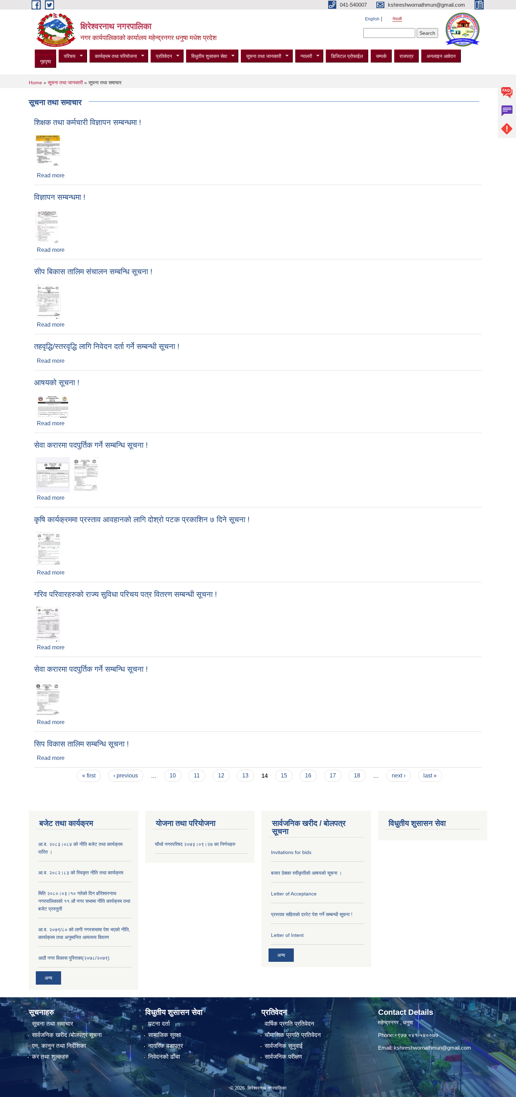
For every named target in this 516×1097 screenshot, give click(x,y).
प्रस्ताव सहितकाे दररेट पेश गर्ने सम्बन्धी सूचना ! (311, 914)
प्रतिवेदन (161, 56)
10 (173, 776)
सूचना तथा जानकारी (261, 56)
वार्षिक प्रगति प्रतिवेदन (289, 1023)
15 (284, 776)
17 (333, 776)
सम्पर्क (381, 56)
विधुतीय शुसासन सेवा (206, 56)
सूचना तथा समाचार (52, 1023)
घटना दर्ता (159, 1023)
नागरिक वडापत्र (165, 1046)
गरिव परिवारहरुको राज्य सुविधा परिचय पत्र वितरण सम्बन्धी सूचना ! (125, 594)
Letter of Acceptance (294, 893)
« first (88, 776)
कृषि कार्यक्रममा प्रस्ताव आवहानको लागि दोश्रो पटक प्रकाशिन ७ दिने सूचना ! (142, 519)
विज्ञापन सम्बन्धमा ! (59, 197)
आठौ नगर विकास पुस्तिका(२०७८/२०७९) (74, 958)
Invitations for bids (291, 852)
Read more (51, 175)
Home (35, 82)
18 (357, 776)
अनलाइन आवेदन (441, 56)
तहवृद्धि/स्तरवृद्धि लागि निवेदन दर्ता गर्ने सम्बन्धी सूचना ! (106, 346)
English (372, 19)
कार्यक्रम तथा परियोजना (113, 56)
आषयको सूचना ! (56, 382)
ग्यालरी (303, 56)
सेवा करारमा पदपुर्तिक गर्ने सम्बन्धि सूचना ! (91, 445)
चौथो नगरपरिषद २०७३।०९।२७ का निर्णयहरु (195, 844)
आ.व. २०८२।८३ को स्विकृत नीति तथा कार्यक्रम (80, 872)
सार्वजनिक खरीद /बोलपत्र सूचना (67, 1035)
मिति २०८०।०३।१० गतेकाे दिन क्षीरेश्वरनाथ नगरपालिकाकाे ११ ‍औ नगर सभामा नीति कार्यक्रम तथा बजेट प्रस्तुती (84, 901)
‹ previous (125, 776)
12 (221, 776)
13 (245, 776)
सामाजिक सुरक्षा (164, 1035)
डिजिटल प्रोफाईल (347, 56)
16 (308, 776)
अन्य (48, 978)
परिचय (67, 56)
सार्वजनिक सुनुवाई (284, 1046)
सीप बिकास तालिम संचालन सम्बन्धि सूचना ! (93, 271)
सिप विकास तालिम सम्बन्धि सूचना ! (81, 744)
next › (398, 776)
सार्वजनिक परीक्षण (283, 1056)
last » (430, 776)
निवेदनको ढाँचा (164, 1056)
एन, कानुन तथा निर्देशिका (59, 1046)
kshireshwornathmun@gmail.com (432, 1048)
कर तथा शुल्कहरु (50, 1056)
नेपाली (397, 19)
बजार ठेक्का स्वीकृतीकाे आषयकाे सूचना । (306, 873)
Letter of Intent (287, 935)
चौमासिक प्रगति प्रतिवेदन (293, 1035)
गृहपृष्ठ (45, 61)
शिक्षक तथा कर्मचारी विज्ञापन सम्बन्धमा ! (87, 122)
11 (197, 776)
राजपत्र (406, 56)
